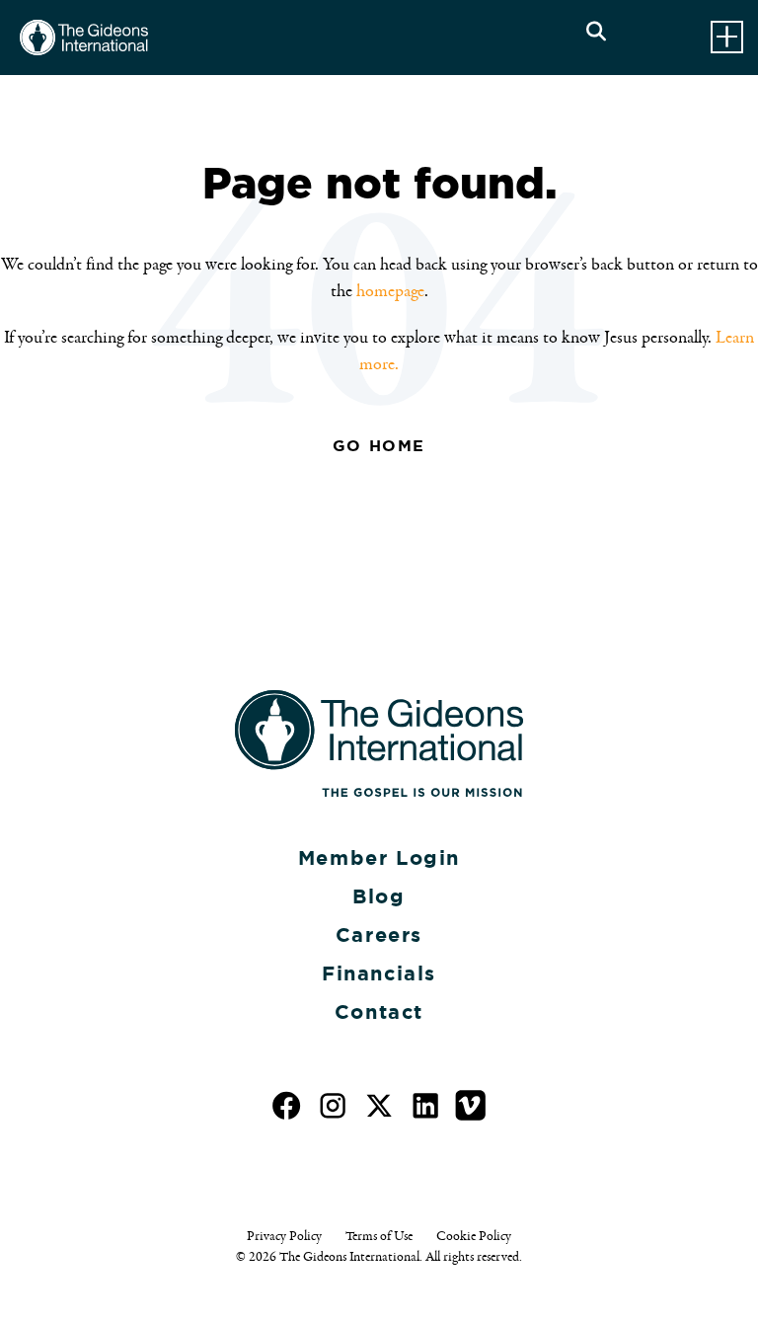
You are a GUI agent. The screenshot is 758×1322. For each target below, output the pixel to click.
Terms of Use (379, 1236)
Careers (379, 935)
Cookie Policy (473, 1236)
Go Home (379, 445)
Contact (379, 1012)
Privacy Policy (284, 1236)
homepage (390, 291)
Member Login (379, 858)
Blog (378, 896)
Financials (379, 973)
